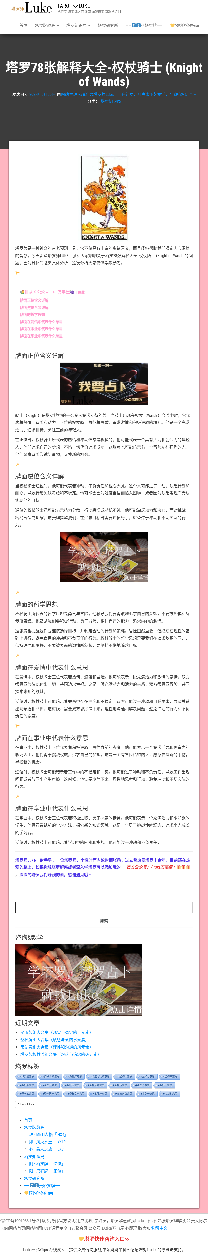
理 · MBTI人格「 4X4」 (48, 1134)
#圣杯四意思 (27, 1093)
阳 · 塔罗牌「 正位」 (47, 1171)
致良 (142, 1228)
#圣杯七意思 (148, 1076)
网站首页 (17, 1228)
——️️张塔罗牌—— (144, 25)
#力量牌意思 (75, 1076)
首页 (23, 25)
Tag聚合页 (78, 1228)
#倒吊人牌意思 (51, 1076)
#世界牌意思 (27, 1076)
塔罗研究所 (108, 25)
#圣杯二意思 (50, 1085)
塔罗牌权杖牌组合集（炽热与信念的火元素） (60, 1054)
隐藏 (81, 292)
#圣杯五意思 (72, 1085)
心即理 (131, 1228)
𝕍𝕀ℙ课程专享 (55, 1228)
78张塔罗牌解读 (172, 1221)
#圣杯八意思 (120, 1085)
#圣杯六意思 (142, 1085)
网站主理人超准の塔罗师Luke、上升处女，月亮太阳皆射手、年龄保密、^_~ (128, 94)
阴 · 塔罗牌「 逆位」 (47, 1163)
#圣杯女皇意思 (76, 1093)
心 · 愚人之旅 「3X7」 (48, 1149)
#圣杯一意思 (125, 1076)
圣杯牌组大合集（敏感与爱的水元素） (54, 1039)
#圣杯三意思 (170, 1076)
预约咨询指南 (187, 25)
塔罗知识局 (77, 25)
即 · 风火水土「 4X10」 (49, 1142)
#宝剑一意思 (148, 1093)
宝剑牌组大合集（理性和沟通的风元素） (56, 1047)
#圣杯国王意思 (51, 1093)
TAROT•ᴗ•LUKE (73, 6)
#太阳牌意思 (100, 1093)
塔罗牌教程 (45, 25)
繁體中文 (159, 1228)
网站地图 (34, 1228)
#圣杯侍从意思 (96, 1085)
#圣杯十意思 (165, 1085)
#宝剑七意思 (170, 1093)
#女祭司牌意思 (123, 1093)
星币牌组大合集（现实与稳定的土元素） (56, 1032)
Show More (26, 1104)
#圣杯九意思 (27, 1085)
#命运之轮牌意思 (100, 1076)
